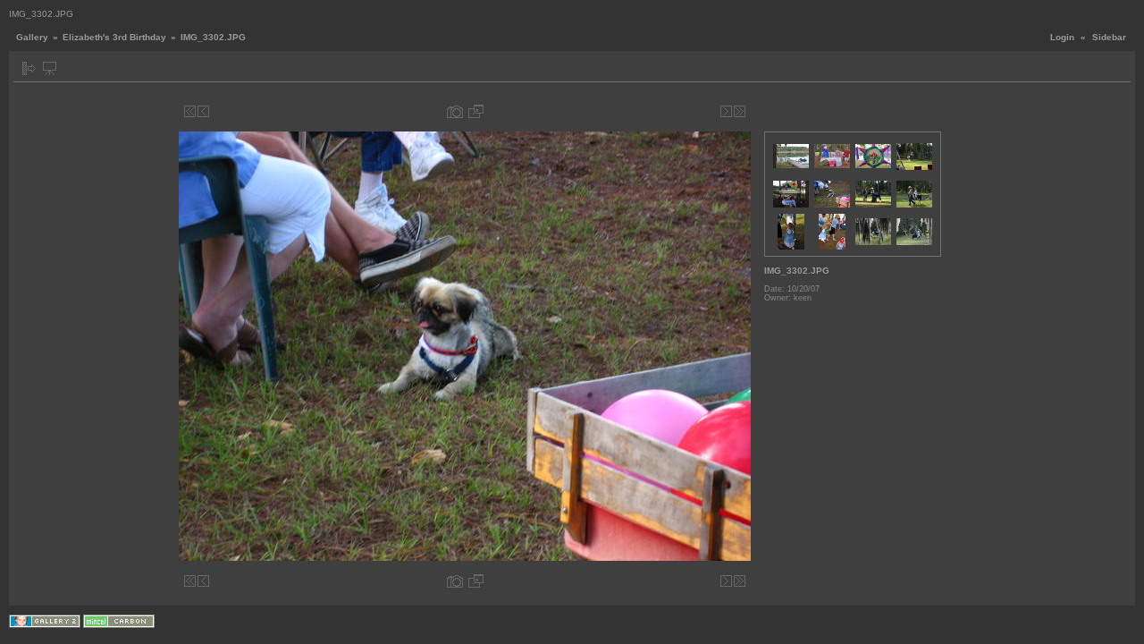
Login (1062, 37)
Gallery (32, 37)
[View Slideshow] (49, 68)
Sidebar (1109, 37)
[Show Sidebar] (29, 68)
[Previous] (203, 111)
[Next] (726, 111)
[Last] (739, 111)
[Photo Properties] (455, 111)
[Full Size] (476, 111)
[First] (190, 111)
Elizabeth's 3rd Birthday (114, 37)
